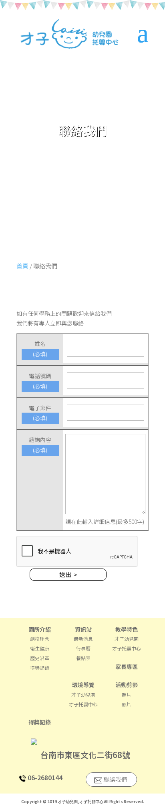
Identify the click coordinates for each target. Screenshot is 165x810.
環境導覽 (83, 685)
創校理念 (39, 638)
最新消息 (83, 638)
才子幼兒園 (127, 638)
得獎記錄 (39, 667)
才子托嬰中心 (126, 648)
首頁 (22, 266)
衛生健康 (39, 648)
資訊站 (83, 629)
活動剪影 (126, 685)
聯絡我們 (114, 779)
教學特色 (126, 629)
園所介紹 (39, 629)
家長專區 (126, 667)
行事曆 (83, 648)
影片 (126, 704)
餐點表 (83, 658)
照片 (126, 694)
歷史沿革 (39, 658)
